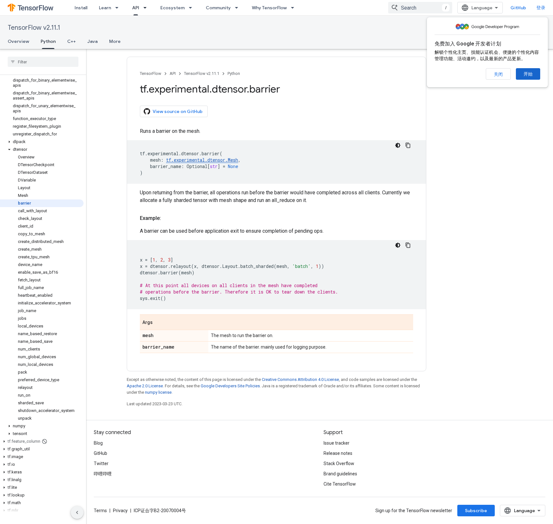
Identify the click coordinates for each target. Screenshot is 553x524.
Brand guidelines (340, 473)
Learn (105, 8)
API (135, 8)
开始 (528, 74)
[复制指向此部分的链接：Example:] (167, 218)
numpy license (158, 392)
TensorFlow (150, 73)
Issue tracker (336, 443)
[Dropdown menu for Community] (238, 7)
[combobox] (420, 7)
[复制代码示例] (408, 145)
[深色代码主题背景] (398, 145)
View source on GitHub (178, 111)
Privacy (120, 510)
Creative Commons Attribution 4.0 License (300, 379)
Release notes (338, 453)
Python (48, 41)
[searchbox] (43, 62)
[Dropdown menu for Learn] (118, 7)
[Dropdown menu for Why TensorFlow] (294, 7)
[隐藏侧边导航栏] (77, 512)
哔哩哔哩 (103, 473)
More (115, 41)
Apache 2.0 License (145, 385)
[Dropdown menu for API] (147, 7)
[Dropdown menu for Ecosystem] (192, 7)
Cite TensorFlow (340, 484)
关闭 (498, 74)
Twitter (101, 463)
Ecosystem (172, 8)
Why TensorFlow (269, 8)
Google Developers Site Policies (230, 385)
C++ (71, 41)
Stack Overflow (339, 463)
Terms (100, 510)
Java (92, 41)
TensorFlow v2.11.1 (34, 28)
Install (81, 8)
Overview (18, 41)
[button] (42, 142)
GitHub (518, 8)
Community (218, 8)
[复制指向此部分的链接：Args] (159, 322)
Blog (98, 443)
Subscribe (476, 510)
